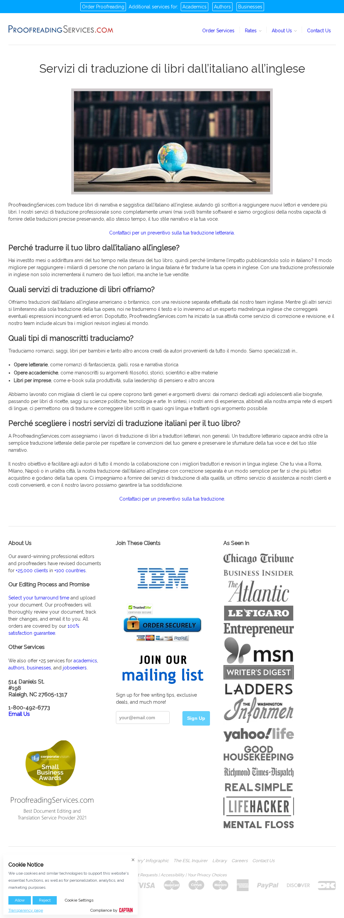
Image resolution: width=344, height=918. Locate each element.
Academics (194, 6)
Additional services (149, 6)
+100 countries (70, 570)
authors (16, 667)
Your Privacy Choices (207, 875)
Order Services (218, 30)
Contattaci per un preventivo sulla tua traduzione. (172, 499)
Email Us (19, 714)
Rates (251, 30)
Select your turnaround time (38, 597)
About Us (282, 30)
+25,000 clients (32, 570)
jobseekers (75, 667)
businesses (39, 667)
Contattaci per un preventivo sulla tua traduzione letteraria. (172, 232)
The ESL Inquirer (190, 860)
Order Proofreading (103, 6)
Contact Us (319, 30)
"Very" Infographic (150, 860)
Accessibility (172, 875)
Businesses (250, 6)
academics (85, 660)
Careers (239, 860)
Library (219, 860)
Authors (222, 6)
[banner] (61, 29)
